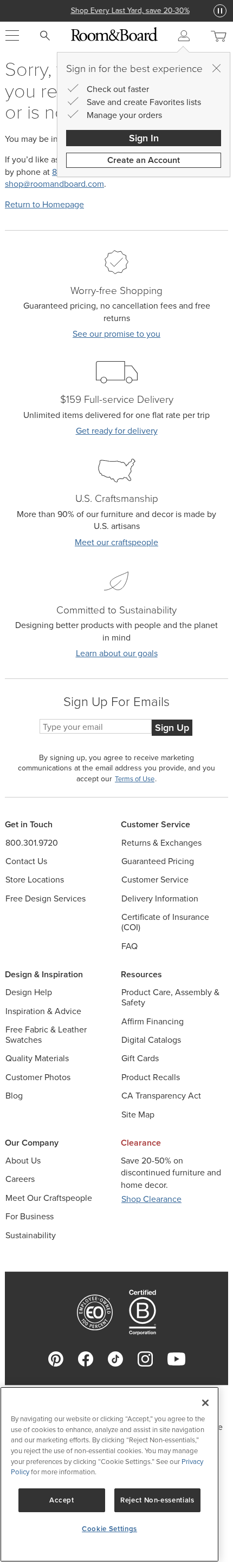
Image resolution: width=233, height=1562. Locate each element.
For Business (29, 1216)
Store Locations (34, 879)
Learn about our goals (117, 653)
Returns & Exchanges (161, 842)
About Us (23, 1160)
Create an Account (143, 160)
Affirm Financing (152, 1021)
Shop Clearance (151, 1199)
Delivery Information (159, 898)
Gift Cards (140, 1058)
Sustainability (30, 1235)
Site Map (137, 1114)
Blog (14, 1095)
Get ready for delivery (117, 430)
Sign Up (172, 727)
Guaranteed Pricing (157, 861)
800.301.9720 (31, 842)
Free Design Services (45, 898)
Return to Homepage (44, 204)
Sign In (144, 138)
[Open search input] (45, 35)
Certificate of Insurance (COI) (165, 922)
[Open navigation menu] (12, 35)
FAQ (129, 946)
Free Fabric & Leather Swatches (46, 1034)
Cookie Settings (109, 1529)
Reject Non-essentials (157, 1500)
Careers (20, 1179)
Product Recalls (150, 1077)
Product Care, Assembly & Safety (170, 997)
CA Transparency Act (161, 1095)
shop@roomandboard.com (54, 183)
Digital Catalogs (151, 1039)
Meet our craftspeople (116, 542)
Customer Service (155, 879)
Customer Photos (37, 1077)
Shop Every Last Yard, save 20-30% (116, 10)
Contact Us (26, 861)
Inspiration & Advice (43, 1011)
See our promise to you (116, 333)
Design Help (28, 992)
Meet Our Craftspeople (48, 1198)
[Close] (216, 68)
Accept (61, 1500)
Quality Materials (37, 1058)
